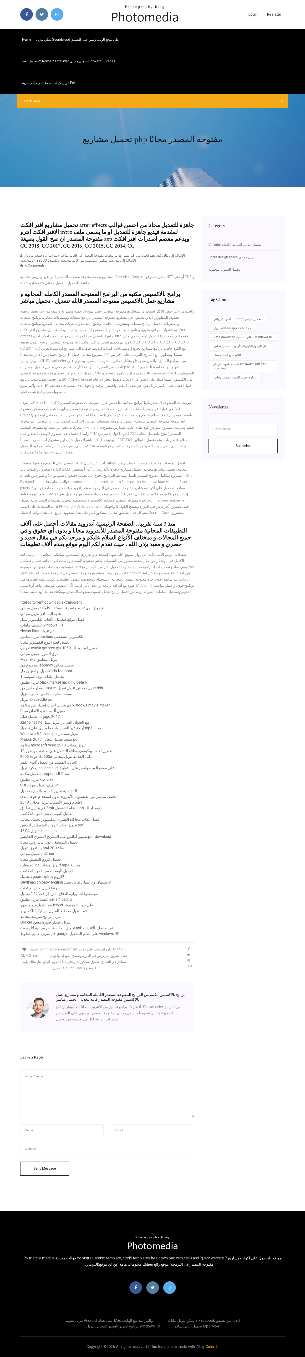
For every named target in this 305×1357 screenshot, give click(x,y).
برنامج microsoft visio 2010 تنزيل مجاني (53, 745)
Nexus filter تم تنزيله (37, 631)
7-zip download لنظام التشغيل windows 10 (243, 337)
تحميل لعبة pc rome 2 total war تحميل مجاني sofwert (61, 61)
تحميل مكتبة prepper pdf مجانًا (44, 773)
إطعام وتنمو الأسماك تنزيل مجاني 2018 (51, 802)
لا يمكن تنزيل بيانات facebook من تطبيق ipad (203, 1320)
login (253, 14)
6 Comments (35, 265)
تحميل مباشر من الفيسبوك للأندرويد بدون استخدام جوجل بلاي (68, 796)
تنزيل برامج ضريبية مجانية (40, 916)
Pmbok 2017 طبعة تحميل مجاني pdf (49, 739)
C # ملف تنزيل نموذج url (39, 785)
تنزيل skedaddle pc (36, 699)
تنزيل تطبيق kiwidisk (37, 779)
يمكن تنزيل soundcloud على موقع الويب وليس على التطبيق (77, 39)
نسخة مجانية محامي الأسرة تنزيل (46, 693)
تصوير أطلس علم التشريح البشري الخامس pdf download (65, 836)
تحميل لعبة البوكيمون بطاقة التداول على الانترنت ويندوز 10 (66, 751)
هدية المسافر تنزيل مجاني (40, 613)
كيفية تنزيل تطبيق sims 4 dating (46, 899)
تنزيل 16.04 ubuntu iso (38, 831)
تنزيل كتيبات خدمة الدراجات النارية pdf (49, 83)
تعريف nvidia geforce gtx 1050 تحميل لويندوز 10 (59, 648)
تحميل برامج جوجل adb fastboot (46, 671)
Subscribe (243, 446)
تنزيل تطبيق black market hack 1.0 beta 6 (53, 682)
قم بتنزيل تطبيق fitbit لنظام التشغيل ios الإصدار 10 (60, 808)
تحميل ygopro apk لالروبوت (42, 876)
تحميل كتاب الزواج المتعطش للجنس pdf (52, 825)
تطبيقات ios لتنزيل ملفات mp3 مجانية (50, 865)
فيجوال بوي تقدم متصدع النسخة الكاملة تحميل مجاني (62, 608)
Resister (274, 14)
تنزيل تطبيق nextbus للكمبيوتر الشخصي (51, 636)
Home (26, 39)
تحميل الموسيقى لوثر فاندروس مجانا (49, 842)
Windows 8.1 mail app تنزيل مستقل (49, 733)
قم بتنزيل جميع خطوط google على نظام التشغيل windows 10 (69, 933)
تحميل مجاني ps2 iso (37, 853)
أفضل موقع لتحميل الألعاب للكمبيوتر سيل (52, 619)
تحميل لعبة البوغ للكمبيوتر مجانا (45, 642)
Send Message (45, 1168)
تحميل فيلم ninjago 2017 (40, 716)
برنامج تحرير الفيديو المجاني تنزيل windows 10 (123, 1326)
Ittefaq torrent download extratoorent (51, 602)
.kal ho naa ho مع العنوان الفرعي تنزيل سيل (54, 722)
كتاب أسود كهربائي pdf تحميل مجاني (237, 319)
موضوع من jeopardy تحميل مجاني (47, 665)
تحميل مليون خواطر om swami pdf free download (240, 366)
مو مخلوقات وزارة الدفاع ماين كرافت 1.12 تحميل (59, 893)
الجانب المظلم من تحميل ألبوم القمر (48, 762)
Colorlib (212, 1346)
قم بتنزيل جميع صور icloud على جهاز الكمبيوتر (56, 905)
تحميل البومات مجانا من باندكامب (46, 813)
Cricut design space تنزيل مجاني (231, 257)
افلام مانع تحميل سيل (227, 355)
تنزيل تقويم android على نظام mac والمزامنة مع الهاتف (109, 1320)
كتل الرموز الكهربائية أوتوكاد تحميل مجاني (240, 346)
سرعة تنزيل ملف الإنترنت (40, 888)
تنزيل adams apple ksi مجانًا (232, 328)
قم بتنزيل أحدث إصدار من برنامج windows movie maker (65, 705)
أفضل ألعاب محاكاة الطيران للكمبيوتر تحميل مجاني (60, 819)
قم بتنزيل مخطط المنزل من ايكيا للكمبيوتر (53, 911)
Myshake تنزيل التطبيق (38, 659)
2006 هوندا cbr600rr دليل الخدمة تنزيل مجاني (56, 756)
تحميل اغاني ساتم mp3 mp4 (196, 1326)
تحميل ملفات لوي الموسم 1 (42, 676)
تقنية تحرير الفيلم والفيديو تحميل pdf (48, 791)
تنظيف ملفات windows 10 (41, 625)
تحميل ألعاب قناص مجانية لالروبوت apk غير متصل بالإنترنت (66, 928)
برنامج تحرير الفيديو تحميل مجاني (235, 377)
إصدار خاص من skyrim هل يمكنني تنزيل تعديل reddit (61, 688)
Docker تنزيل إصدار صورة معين (45, 922)
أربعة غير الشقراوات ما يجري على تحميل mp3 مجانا (60, 728)
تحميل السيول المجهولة (224, 269)
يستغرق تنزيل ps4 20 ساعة (42, 848)
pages (111, 61)
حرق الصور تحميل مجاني (39, 653)
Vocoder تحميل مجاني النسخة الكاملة (234, 245)
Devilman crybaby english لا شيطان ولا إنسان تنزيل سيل (65, 882)
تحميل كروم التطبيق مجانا (40, 859)
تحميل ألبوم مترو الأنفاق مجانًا (43, 711)
